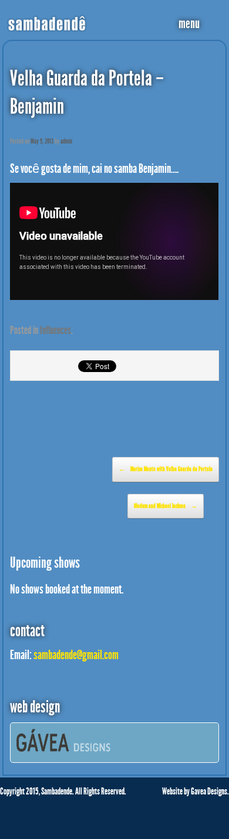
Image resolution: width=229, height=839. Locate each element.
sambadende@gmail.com (76, 655)
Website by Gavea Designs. (195, 791)
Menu (189, 23)
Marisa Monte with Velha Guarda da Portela (166, 469)
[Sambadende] (47, 16)
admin (66, 141)
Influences (55, 330)
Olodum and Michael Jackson (165, 506)
